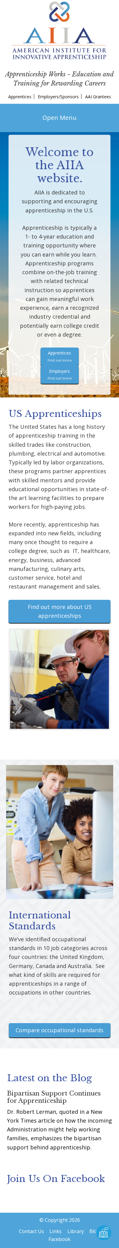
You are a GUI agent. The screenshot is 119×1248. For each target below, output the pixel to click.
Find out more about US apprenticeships (60, 611)
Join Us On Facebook (56, 1178)
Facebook (59, 1239)
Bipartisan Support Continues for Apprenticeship (54, 1097)
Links (55, 1231)
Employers (60, 374)
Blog (94, 1231)
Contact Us (31, 1231)
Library (75, 1231)
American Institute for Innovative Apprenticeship (59, 30)
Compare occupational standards (59, 1030)
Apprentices (60, 356)
